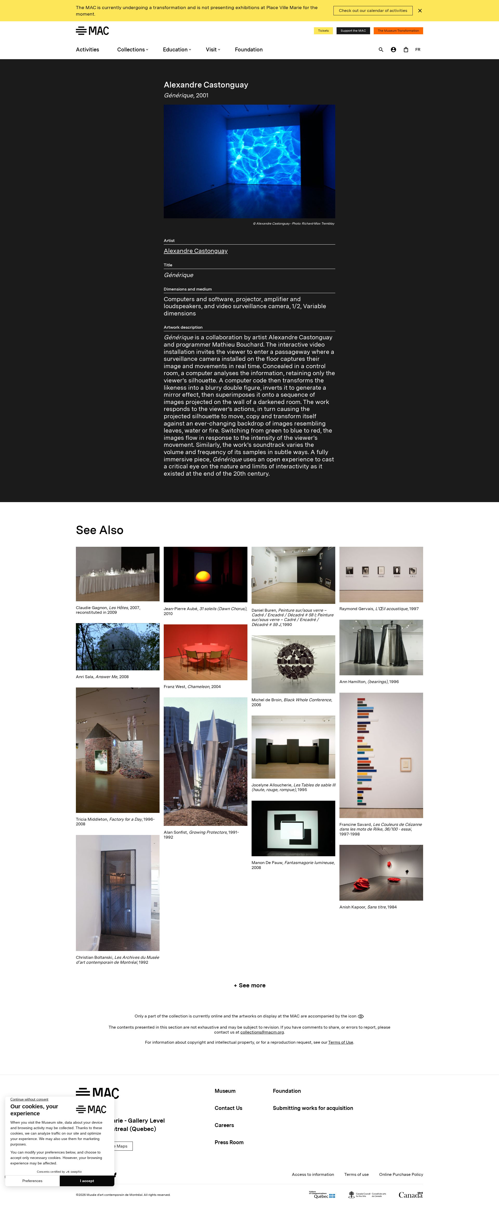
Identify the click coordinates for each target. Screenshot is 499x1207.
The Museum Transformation (398, 30)
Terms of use (356, 1174)
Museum (225, 1091)
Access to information (313, 1174)
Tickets (323, 30)
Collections (131, 49)
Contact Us (228, 1108)
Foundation (249, 49)
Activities (87, 49)
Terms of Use (340, 1042)
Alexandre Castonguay (196, 250)
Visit (211, 49)
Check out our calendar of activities (373, 10)
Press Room (229, 1142)
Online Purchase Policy (401, 1174)
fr (418, 49)
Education (175, 49)
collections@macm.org (262, 1032)
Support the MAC (353, 30)
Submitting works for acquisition (313, 1108)
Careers (224, 1125)
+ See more (250, 985)
